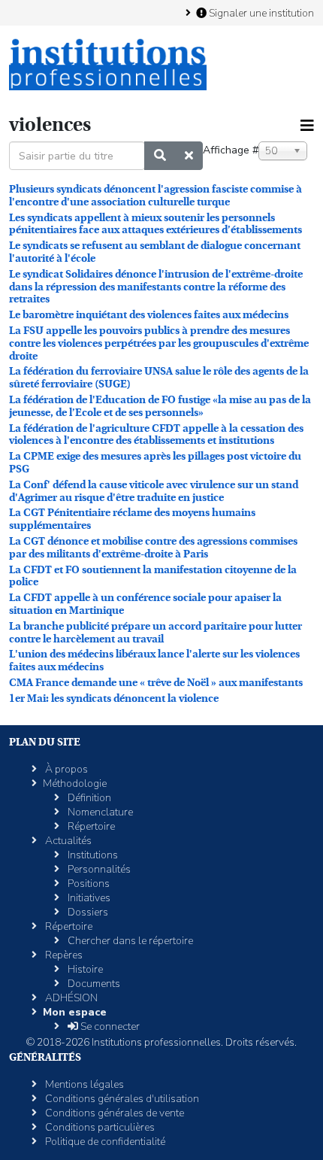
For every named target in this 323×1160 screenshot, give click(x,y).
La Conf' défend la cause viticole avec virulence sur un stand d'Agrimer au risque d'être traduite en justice (153, 491)
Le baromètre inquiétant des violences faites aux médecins (148, 314)
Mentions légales (83, 1084)
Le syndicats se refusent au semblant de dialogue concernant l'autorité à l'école (154, 251)
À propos (65, 769)
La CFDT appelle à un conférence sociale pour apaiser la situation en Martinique (145, 603)
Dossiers (86, 912)
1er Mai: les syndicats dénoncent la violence (114, 698)
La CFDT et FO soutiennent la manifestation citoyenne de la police (153, 576)
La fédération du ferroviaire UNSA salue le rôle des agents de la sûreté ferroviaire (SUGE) (159, 377)
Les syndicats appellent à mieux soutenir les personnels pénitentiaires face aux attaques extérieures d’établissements (155, 223)
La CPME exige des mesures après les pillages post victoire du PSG (155, 462)
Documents (92, 983)
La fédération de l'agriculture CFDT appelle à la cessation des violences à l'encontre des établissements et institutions (156, 434)
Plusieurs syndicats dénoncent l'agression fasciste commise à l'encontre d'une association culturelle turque (155, 195)
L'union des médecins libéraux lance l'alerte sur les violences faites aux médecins (154, 660)
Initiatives (87, 898)
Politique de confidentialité (104, 1141)
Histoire (84, 969)
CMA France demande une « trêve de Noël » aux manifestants (156, 682)
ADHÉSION (70, 998)
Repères (63, 955)
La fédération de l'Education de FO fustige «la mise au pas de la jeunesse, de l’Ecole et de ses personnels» (160, 406)
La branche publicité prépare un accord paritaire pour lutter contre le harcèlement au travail (155, 632)
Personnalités (98, 869)
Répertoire (90, 826)
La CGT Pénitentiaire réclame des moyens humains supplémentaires (132, 518)
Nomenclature (99, 812)
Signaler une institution (260, 13)
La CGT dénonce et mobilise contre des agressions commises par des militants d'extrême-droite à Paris (153, 547)
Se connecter (109, 1026)
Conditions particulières (99, 1127)
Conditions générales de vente (113, 1113)
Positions (87, 883)
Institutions (91, 855)
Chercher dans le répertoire (129, 941)
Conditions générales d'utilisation (121, 1099)
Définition (88, 798)
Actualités (67, 841)
